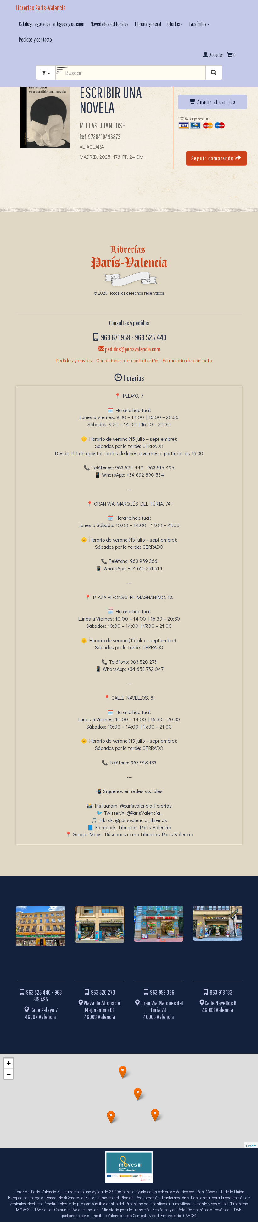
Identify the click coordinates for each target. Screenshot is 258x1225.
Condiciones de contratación (127, 360)
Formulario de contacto (187, 360)
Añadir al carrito (216, 102)
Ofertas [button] (173, 23)
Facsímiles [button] (197, 23)
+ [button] (9, 1063)
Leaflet (251, 1145)
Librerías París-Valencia (41, 8)
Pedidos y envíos (74, 360)
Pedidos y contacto (35, 39)
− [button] (9, 1074)
